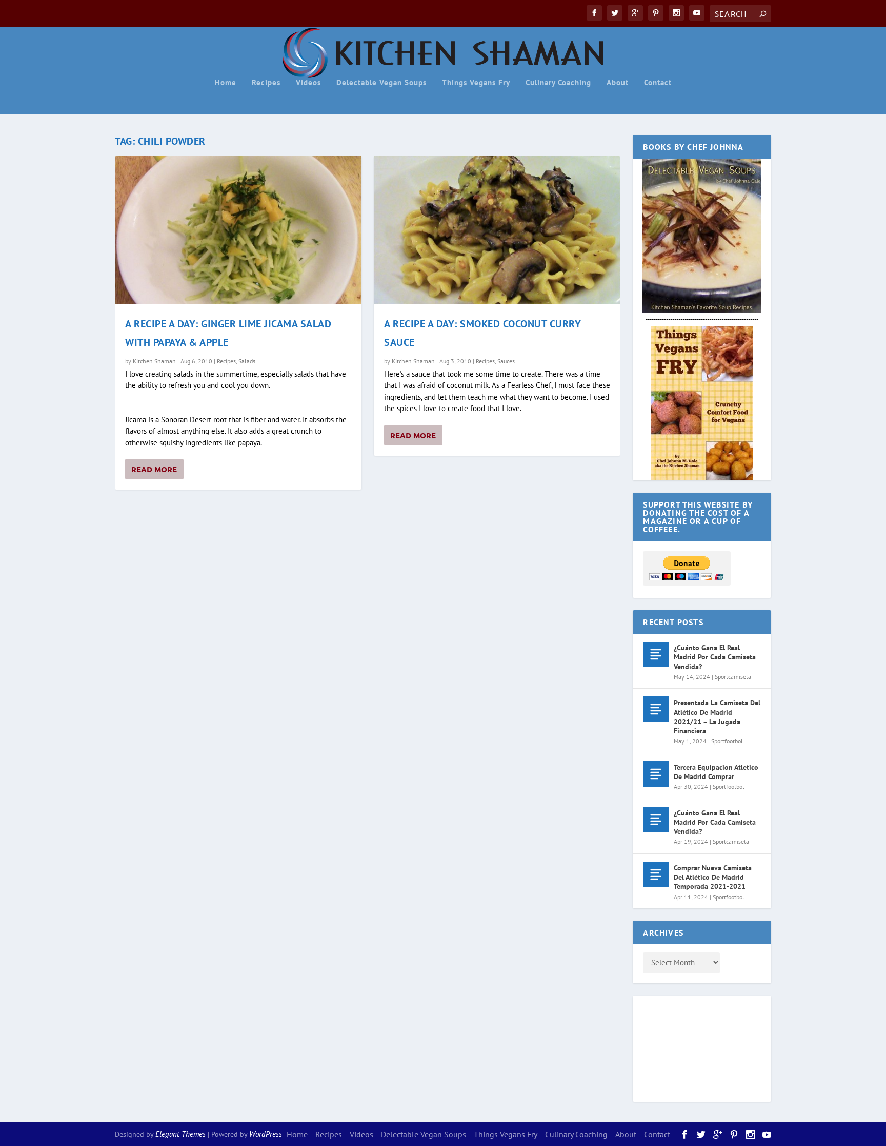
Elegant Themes (180, 1134)
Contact (658, 83)
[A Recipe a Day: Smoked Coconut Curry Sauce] (497, 230)
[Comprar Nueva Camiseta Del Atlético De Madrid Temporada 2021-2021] (656, 874)
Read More (154, 469)
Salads (246, 361)
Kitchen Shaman (154, 361)
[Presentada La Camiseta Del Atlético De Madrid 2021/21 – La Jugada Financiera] (656, 709)
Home (225, 83)
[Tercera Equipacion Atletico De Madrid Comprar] (656, 774)
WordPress (265, 1134)
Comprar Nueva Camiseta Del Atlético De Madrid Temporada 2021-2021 (713, 877)
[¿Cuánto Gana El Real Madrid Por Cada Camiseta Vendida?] (656, 654)
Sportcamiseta (733, 677)
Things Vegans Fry (476, 83)
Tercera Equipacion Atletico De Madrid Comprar (716, 772)
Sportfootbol (727, 741)
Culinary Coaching (558, 83)
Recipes (266, 83)
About (618, 83)
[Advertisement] (684, 1047)
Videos (308, 83)
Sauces (506, 361)
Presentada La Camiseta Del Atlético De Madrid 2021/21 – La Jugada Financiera (717, 716)
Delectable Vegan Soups (381, 83)
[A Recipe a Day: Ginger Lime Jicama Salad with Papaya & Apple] (238, 230)
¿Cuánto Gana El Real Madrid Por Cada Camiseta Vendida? (715, 657)
